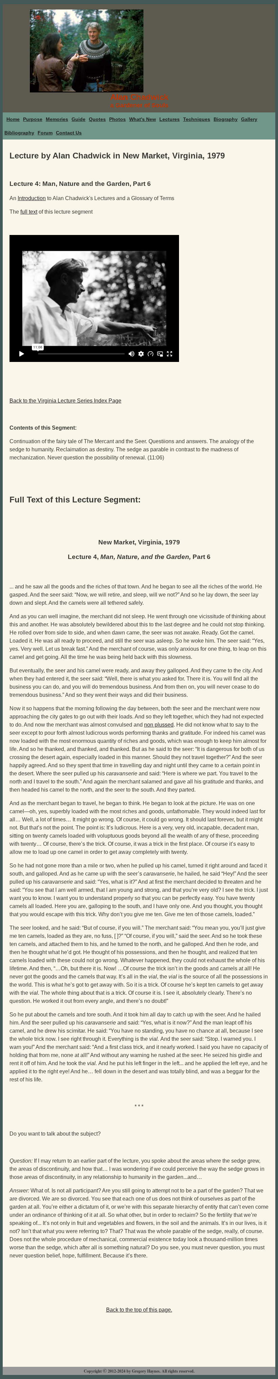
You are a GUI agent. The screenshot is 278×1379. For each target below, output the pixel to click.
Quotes (97, 119)
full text (28, 212)
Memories (57, 119)
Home (13, 119)
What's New (142, 119)
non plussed (159, 725)
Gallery (249, 119)
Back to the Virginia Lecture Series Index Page (65, 401)
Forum (45, 132)
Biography (226, 119)
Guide (78, 119)
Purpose (32, 119)
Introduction (32, 198)
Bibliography (19, 132)
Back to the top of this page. (139, 1310)
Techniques (196, 119)
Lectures (169, 119)
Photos (117, 119)
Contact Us (69, 132)
